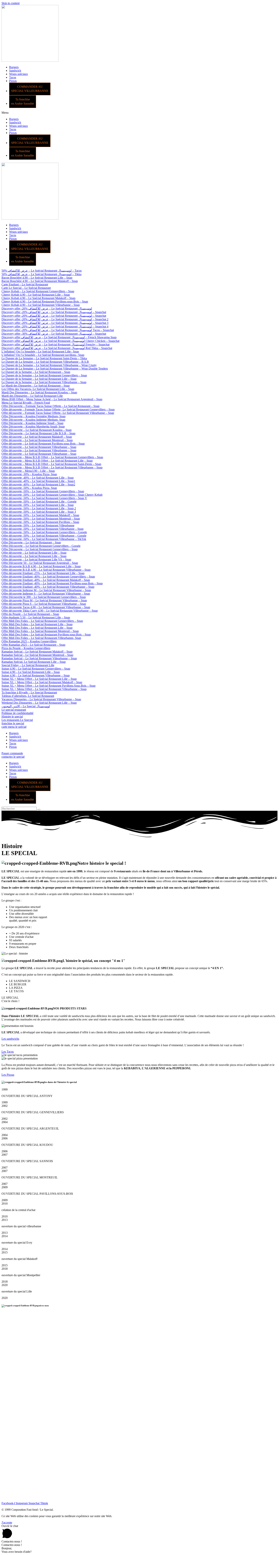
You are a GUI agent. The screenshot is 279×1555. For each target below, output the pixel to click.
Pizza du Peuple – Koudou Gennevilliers (26, 648)
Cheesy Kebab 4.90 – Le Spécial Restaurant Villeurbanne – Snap (41, 304)
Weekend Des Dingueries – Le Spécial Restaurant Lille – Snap (39, 702)
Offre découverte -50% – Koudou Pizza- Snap (29, 487)
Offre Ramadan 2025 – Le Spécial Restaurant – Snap (33, 644)
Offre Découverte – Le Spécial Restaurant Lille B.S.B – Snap (38, 433)
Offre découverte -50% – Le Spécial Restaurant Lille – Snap (38, 505)
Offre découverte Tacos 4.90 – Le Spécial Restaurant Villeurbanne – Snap (46, 607)
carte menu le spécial (14, 726)
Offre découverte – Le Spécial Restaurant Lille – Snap (34, 552)
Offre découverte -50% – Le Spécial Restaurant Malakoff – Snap (40, 515)
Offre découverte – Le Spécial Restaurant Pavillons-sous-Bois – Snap (43, 443)
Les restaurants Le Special (17, 720)
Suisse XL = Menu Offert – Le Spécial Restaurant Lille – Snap (39, 678)
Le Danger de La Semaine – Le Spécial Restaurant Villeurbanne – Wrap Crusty (49, 365)
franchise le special (13, 723)
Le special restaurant (14, 709)
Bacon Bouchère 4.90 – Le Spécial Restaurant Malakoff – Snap (40, 281)
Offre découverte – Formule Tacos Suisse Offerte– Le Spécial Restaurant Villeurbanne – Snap (58, 412)
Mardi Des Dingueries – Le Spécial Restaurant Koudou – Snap (39, 392)
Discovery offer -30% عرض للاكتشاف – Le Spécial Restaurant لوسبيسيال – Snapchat (54, 333)
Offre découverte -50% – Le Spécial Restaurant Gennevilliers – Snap (43, 491)
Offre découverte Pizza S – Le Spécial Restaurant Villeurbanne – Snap (44, 603)
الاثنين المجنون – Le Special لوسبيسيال (26, 706)
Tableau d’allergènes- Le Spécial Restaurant (28, 695)
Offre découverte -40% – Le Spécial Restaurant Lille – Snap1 (38, 481)
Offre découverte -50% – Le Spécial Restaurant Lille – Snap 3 (39, 511)
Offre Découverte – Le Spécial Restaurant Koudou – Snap (37, 430)
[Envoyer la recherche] (38, 809)
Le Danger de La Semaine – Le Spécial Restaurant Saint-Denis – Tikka (44, 358)
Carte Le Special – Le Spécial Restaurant (26, 287)
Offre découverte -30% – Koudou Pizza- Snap (29, 474)
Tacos (12, 77)
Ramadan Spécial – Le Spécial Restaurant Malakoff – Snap (37, 651)
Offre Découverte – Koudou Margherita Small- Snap (33, 426)
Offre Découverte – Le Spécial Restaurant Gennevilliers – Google (41, 545)
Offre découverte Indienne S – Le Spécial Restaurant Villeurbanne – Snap (46, 593)
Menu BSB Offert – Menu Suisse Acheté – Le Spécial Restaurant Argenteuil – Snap (52, 399)
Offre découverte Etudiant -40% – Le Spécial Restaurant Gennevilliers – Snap (48, 576)
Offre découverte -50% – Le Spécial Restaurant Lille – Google (39, 501)
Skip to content (11, 3)
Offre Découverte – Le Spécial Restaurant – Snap (31, 542)
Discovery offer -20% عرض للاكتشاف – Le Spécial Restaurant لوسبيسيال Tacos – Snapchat (58, 330)
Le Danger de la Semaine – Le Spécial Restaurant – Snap (36, 372)
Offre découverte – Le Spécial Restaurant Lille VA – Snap (36, 559)
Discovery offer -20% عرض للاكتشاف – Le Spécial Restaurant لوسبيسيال (47, 308)
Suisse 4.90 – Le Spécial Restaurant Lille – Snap (31, 672)
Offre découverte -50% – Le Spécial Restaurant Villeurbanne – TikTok (44, 539)
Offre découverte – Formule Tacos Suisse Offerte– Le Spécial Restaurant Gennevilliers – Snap (58, 409)
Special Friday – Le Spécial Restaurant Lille (28, 665)
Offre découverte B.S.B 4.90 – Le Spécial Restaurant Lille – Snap (41, 566)
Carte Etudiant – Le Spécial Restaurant (25, 284)
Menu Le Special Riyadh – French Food (26, 402)
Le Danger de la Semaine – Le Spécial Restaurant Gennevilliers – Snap (44, 375)
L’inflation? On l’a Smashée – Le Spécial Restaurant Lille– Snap (40, 351)
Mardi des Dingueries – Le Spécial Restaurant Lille (32, 395)
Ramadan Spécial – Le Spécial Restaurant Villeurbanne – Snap (39, 658)
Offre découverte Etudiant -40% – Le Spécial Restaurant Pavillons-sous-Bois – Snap (52, 583)
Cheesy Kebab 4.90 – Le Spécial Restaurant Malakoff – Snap (38, 298)
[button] (139, 112)
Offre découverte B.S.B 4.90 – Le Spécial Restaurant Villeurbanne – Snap (46, 569)
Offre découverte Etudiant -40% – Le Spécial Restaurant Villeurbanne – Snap (48, 586)
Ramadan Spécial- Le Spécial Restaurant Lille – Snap (34, 661)
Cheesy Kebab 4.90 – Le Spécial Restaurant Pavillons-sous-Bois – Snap (45, 301)
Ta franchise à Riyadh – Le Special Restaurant (29, 692)
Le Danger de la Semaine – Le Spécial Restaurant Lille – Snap (39, 378)
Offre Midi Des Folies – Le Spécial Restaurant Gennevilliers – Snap (42, 620)
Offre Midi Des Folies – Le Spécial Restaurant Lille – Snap (37, 624)
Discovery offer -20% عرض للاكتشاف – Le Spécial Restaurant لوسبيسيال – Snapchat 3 (55, 322)
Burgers (14, 67)
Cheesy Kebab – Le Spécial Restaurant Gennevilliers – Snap (38, 291)
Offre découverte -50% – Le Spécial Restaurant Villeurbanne (38, 525)
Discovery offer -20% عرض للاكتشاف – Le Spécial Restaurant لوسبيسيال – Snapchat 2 (55, 319)
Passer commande (12, 753)
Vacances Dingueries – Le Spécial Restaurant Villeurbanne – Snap (41, 699)
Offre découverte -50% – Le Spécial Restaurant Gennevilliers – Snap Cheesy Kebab (52, 494)
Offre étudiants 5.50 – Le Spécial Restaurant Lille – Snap (36, 617)
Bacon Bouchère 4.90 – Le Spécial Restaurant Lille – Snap (37, 277)
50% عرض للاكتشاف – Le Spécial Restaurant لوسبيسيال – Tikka (41, 274)
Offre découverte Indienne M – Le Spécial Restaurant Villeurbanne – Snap (46, 590)
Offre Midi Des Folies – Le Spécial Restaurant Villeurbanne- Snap (41, 638)
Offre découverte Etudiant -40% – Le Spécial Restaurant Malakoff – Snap (46, 580)
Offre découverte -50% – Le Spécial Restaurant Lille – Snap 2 (39, 508)
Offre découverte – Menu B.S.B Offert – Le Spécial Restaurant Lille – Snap (47, 460)
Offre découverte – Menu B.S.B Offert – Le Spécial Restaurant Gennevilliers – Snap (52, 457)
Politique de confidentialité (17, 713)
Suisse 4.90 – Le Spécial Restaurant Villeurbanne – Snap (36, 675)
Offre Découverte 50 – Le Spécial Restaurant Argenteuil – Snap (40, 562)
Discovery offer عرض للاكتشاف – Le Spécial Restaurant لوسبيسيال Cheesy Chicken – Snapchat (60, 340)
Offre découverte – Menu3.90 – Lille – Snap (28, 470)
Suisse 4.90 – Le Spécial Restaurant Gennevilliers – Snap (36, 668)
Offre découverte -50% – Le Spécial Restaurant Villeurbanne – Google (44, 535)
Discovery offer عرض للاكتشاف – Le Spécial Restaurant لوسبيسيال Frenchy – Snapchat (56, 344)
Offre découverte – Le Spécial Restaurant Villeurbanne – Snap (39, 447)
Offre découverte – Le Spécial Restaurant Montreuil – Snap (37, 440)
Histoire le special (12, 716)
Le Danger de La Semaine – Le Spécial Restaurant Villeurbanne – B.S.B (45, 361)
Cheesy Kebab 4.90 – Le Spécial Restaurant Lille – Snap (36, 294)
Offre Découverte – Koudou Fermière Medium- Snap (33, 416)
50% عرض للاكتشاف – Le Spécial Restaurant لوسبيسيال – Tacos (42, 270)
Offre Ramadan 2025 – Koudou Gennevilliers (29, 641)
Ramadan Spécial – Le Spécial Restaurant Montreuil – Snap (37, 655)
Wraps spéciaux (18, 74)
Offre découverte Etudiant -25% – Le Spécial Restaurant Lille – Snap (43, 573)
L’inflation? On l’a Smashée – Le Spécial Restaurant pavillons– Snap (43, 355)
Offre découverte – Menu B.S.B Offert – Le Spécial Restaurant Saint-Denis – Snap (51, 464)
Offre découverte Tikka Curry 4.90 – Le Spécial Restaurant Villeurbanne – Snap (50, 610)
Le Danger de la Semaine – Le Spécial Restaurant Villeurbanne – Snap (44, 382)
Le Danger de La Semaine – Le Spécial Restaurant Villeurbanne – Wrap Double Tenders (55, 368)
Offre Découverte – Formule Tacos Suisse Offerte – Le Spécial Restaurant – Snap (50, 406)
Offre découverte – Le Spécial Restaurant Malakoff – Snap (37, 436)
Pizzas (13, 80)
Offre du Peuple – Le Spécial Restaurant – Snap (30, 614)
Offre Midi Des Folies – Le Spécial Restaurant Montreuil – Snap (40, 631)
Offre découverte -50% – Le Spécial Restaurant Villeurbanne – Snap (43, 528)
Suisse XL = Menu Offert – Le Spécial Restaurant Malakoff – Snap (42, 682)
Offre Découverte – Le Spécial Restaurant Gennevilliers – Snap (40, 549)
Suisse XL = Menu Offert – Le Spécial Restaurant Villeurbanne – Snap (44, 689)
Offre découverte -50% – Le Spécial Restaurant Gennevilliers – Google (44, 532)
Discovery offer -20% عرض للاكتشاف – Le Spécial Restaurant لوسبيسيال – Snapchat (54, 312)
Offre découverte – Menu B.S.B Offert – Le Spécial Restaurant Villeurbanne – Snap (52, 467)
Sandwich (15, 70)
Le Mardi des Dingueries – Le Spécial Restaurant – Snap (36, 385)
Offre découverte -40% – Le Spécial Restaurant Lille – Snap (38, 477)
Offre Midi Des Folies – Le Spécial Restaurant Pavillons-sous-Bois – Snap (46, 634)
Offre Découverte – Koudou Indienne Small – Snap (32, 423)
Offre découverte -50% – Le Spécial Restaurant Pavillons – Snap (40, 522)
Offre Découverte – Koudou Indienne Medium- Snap (33, 419)
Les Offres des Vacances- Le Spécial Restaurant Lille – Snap (38, 389)
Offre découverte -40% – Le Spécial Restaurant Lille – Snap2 (38, 484)
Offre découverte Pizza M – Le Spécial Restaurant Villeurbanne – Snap (44, 600)
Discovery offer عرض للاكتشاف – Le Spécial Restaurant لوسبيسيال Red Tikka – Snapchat (57, 348)
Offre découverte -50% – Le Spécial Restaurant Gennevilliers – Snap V (44, 498)
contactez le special (13, 756)
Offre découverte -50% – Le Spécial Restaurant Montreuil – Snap (41, 518)
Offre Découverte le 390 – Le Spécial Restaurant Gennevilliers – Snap (44, 597)
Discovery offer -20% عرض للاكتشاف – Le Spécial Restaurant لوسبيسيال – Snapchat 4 (55, 326)
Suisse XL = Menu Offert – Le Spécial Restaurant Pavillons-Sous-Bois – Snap (48, 685)
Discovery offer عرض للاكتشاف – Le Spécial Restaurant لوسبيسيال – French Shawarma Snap (59, 337)
